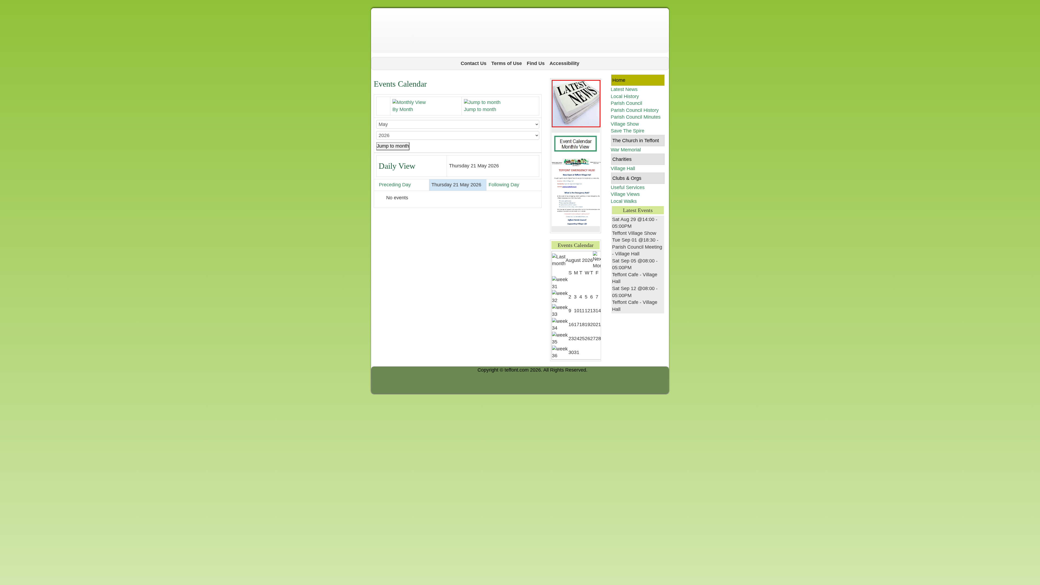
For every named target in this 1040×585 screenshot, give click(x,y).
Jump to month (393, 146)
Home (618, 80)
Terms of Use (506, 63)
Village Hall (623, 168)
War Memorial (626, 149)
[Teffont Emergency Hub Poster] (577, 191)
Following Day (504, 184)
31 (576, 352)
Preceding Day (395, 184)
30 (571, 352)
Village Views (625, 194)
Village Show (625, 124)
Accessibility (564, 63)
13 (593, 310)
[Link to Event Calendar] (576, 145)
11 (581, 310)
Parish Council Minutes (636, 117)
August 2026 (579, 260)
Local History (625, 96)
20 (593, 324)
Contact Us (473, 63)
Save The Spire (627, 131)
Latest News (624, 89)
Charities (622, 159)
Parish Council (626, 103)
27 (593, 338)
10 (576, 310)
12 (587, 310)
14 (598, 310)
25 (582, 338)
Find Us (536, 63)
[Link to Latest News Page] (576, 103)
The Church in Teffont (635, 140)
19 (587, 324)
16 (571, 324)
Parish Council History (635, 110)
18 (582, 324)
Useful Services (628, 187)
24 (576, 338)
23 (571, 338)
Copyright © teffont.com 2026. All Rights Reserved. (532, 370)
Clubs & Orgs (626, 178)
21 (598, 324)
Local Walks (624, 201)
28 (598, 338)
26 (587, 338)
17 (576, 324)
